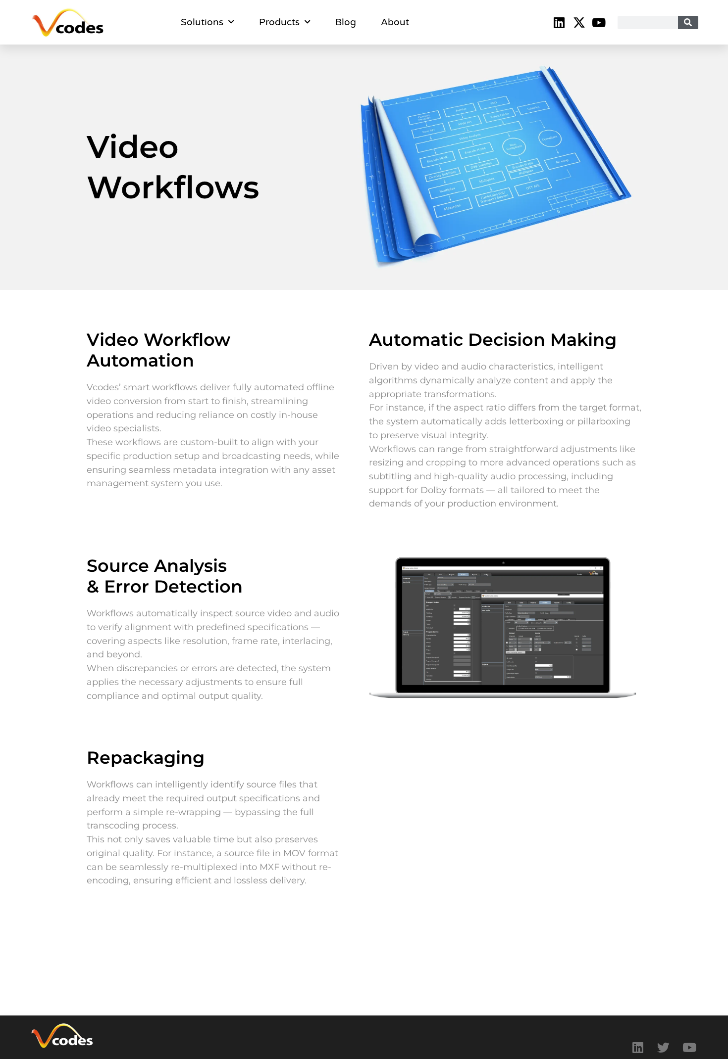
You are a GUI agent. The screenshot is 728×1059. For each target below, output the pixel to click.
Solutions (202, 22)
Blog (345, 22)
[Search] (688, 22)
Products (279, 22)
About (395, 22)
